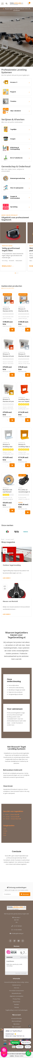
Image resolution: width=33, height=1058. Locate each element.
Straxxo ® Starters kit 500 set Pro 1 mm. (8, 356)
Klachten (16, 1004)
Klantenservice (16, 985)
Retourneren (16, 1002)
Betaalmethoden (16, 993)
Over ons (16, 988)
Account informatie (16, 1018)
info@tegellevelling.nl (17, 933)
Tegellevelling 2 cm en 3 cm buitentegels (17, 1010)
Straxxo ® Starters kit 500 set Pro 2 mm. (8, 401)
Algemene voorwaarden (16, 996)
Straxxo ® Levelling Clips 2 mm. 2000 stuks (24, 447)
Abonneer (25, 894)
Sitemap (16, 1007)
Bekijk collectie (7, 288)
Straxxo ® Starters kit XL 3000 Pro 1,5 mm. (24, 311)
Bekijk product (7, 266)
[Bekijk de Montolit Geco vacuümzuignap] (13, 232)
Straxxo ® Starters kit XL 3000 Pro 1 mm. (8, 311)
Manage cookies (19, 1056)
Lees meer (6, 578)
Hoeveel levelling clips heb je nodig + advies (16, 982)
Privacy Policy (16, 999)
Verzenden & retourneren (16, 990)
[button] (1, 39)
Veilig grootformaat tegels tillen (11, 249)
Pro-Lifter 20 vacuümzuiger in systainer (24, 492)
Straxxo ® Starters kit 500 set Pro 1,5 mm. (23, 356)
